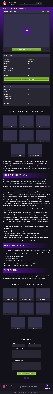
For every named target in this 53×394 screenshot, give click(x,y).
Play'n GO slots (31, 59)
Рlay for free (10, 293)
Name (13, 343)
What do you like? (18, 348)
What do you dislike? (19, 360)
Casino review (10, 121)
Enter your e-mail (32, 343)
